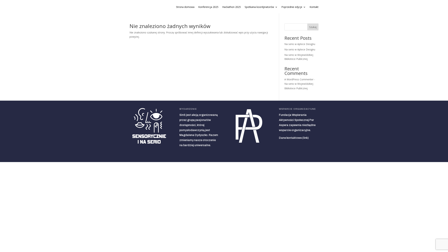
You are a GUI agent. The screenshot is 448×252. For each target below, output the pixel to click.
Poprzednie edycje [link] (291, 7)
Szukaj (313, 27)
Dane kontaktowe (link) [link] (294, 137)
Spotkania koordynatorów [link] (259, 7)
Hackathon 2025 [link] (231, 7)
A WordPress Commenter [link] (298, 79)
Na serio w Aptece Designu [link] (299, 44)
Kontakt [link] (314, 7)
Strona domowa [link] (185, 7)
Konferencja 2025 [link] (208, 7)
